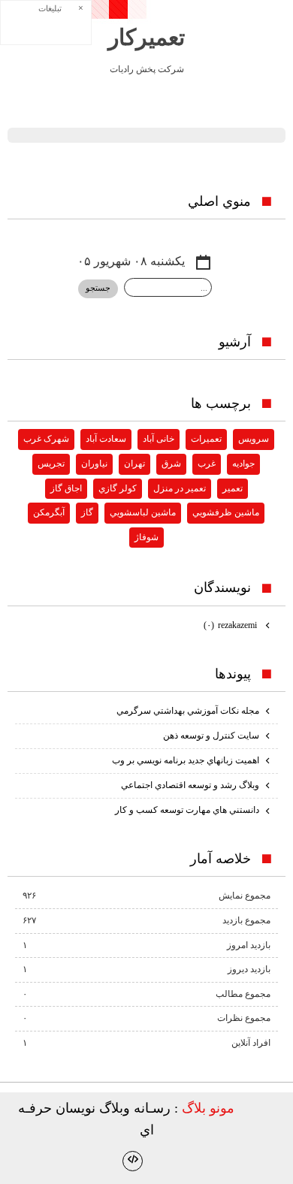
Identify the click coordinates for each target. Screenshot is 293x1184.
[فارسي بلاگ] (261, 1109)
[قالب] (132, 1161)
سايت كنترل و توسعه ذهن (211, 735)
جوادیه (243, 463)
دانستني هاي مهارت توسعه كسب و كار (187, 810)
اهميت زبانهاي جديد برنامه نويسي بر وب (185, 760)
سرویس (253, 438)
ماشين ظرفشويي (225, 512)
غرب (207, 463)
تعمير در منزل (179, 488)
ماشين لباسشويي (143, 512)
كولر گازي (117, 488)
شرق (171, 463)
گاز (87, 512)
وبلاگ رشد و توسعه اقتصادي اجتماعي (190, 785)
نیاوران (94, 463)
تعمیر (232, 488)
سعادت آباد (106, 438)
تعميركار (146, 37)
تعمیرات (206, 438)
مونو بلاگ (208, 1107)
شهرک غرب (46, 438)
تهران (134, 463)
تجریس (51, 463)
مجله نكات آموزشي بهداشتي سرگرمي (187, 710)
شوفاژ (146, 537)
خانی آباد (158, 438)
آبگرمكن (49, 512)
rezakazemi (231, 625)
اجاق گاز (66, 488)
